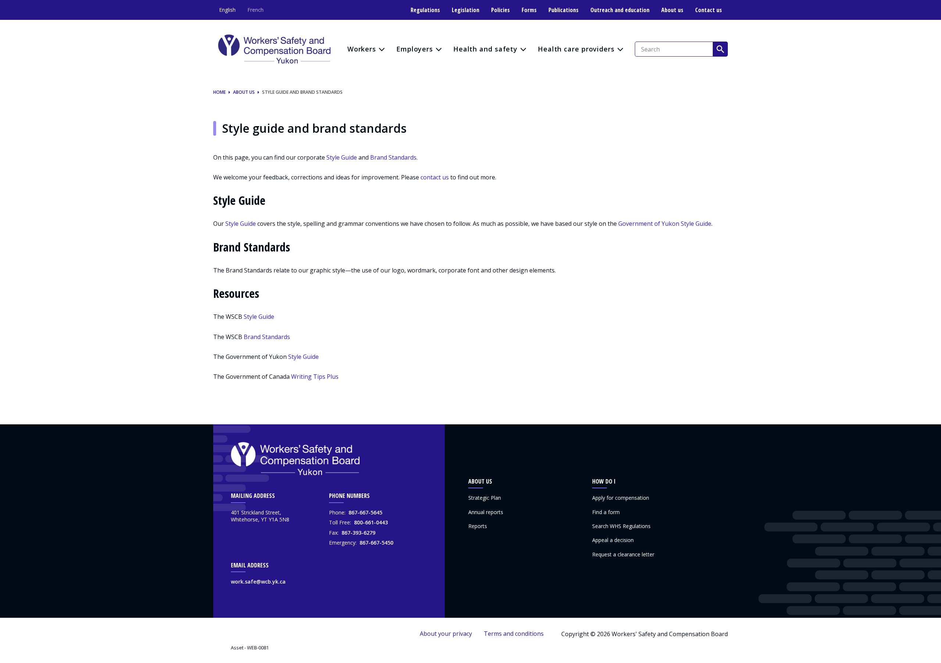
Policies (500, 10)
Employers (414, 48)
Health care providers (576, 48)
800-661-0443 (371, 522)
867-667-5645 (365, 512)
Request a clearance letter (623, 554)
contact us (435, 177)
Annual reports (485, 512)
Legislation (465, 10)
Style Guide (341, 157)
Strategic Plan (484, 497)
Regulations (425, 10)
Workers (361, 48)
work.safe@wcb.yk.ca (258, 581)
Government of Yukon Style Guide (664, 224)
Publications (563, 10)
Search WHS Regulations (621, 526)
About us (672, 10)
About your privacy (446, 634)
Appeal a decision (613, 540)
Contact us (708, 10)
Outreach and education (620, 10)
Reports (477, 526)
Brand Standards (393, 157)
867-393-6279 (358, 532)
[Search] (720, 49)
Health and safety (485, 48)
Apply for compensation (620, 497)
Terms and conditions (514, 634)
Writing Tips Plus (315, 377)
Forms (529, 10)
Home (219, 92)
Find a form (606, 512)
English (227, 9)
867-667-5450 (376, 542)
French (255, 9)
